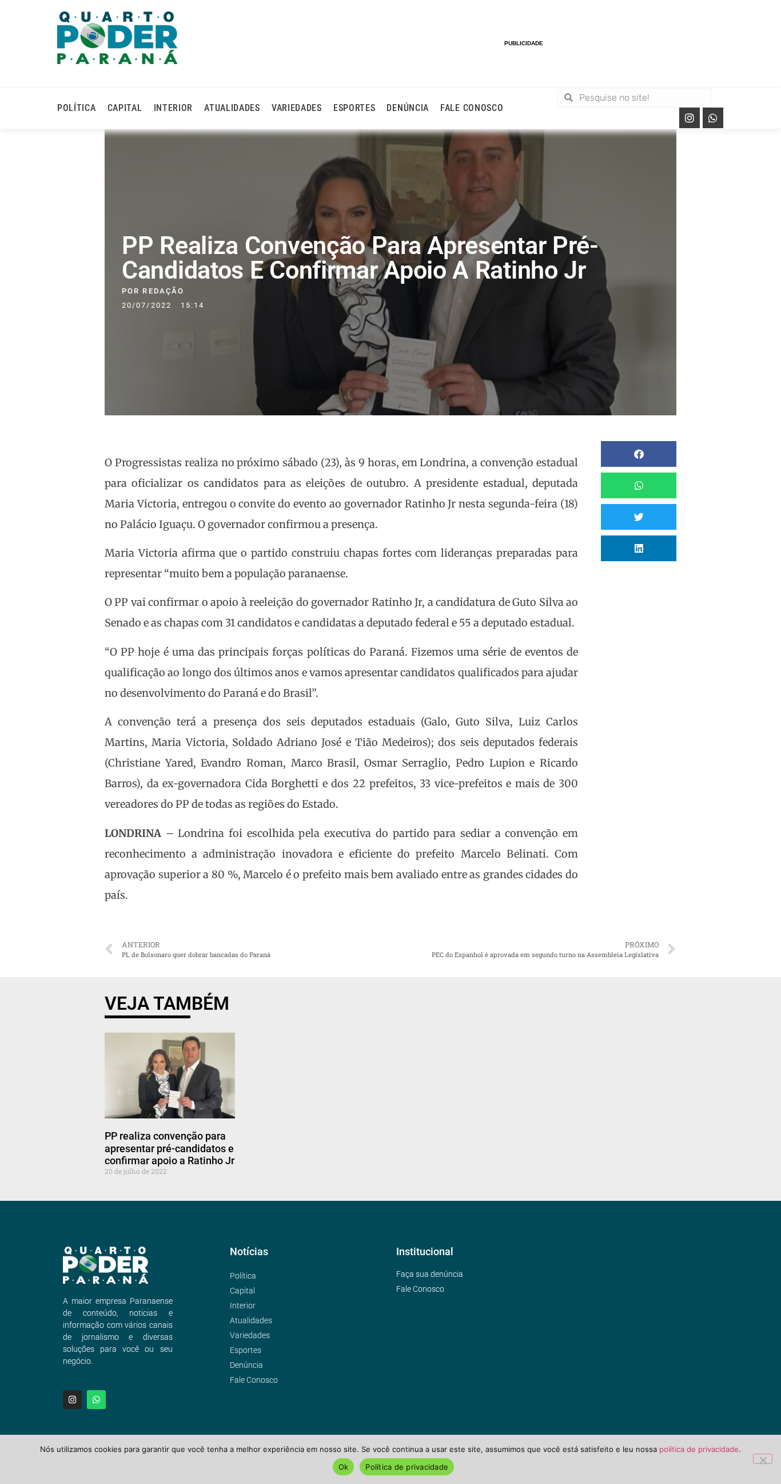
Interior (173, 107)
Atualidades (232, 107)
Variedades (297, 107)
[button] (638, 454)
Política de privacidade (406, 1466)
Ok (343, 1466)
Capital (124, 107)
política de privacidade (699, 1449)
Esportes (354, 107)
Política (76, 107)
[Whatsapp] (713, 118)
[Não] (762, 1459)
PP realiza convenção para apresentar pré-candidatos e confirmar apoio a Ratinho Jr (169, 1148)
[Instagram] (689, 118)
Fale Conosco (471, 107)
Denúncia (407, 107)
